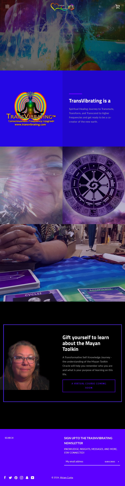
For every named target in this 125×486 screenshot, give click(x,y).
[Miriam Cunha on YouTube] (32, 477)
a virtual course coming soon (89, 385)
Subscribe (110, 462)
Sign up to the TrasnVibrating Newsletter (88, 440)
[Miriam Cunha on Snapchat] (27, 477)
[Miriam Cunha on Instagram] (21, 477)
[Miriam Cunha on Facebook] (5, 477)
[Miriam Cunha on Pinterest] (16, 477)
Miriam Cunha (66, 477)
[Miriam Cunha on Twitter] (10, 477)
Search (9, 438)
